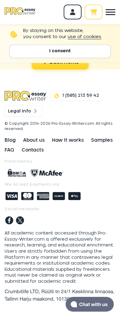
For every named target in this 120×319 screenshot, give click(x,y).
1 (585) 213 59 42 (80, 95)
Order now (93, 12)
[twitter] (20, 221)
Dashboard (73, 12)
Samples (102, 140)
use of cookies (84, 37)
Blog (10, 140)
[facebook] (9, 221)
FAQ (9, 150)
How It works (68, 140)
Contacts (33, 150)
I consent (60, 51)
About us (34, 140)
